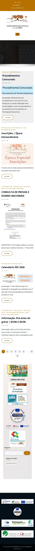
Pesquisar (7, 447)
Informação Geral (6, 127)
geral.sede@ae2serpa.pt (18, 8)
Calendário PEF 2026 (13, 267)
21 (31, 351)
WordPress (16, 546)
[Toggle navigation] (17, 34)
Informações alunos (17, 127)
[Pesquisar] (27, 453)
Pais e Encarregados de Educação (15, 188)
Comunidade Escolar (6, 186)
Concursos (5, 72)
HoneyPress (28, 546)
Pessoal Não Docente (14, 72)
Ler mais (8, 117)
